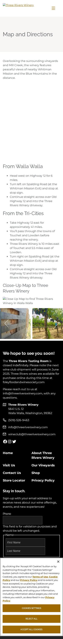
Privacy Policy (43, 480)
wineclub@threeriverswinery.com (31, 434)
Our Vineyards (43, 465)
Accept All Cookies (31, 629)
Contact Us (12, 473)
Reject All (32, 619)
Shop (35, 473)
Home (8, 453)
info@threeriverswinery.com (22, 393)
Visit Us (9, 465)
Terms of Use (40, 576)
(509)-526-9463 (18, 420)
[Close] (58, 561)
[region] (31, 597)
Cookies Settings (31, 608)
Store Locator (14, 480)
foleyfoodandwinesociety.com (24, 382)
